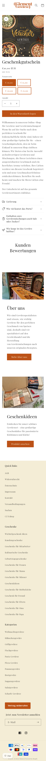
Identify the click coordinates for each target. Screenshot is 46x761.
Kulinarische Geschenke (16, 552)
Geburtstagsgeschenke (16, 558)
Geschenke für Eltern (15, 602)
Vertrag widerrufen (18, 705)
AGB (7, 473)
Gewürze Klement (19, 759)
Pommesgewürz (12, 669)
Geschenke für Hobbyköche (18, 589)
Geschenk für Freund (15, 595)
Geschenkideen (12, 583)
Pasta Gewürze (12, 656)
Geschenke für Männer (16, 577)
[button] (3, 5)
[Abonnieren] (38, 722)
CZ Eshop (9, 516)
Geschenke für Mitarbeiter (17, 546)
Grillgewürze (11, 644)
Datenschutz (11, 485)
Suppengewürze (12, 681)
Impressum (10, 491)
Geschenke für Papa (14, 614)
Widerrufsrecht (12, 479)
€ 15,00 (24, 82)
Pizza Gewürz (11, 662)
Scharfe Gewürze (13, 693)
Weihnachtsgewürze (14, 632)
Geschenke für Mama (15, 571)
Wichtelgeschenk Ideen (16, 534)
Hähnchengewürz (13, 638)
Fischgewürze (11, 650)
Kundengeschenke (13, 540)
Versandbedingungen (15, 504)
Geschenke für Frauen (15, 565)
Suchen (8, 510)
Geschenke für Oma (14, 608)
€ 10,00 (9, 82)
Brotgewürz (10, 675)
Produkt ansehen (20, 443)
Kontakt (9, 498)
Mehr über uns (19, 357)
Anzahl (5, 98)
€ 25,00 (24, 91)
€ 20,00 (9, 91)
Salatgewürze (11, 687)
